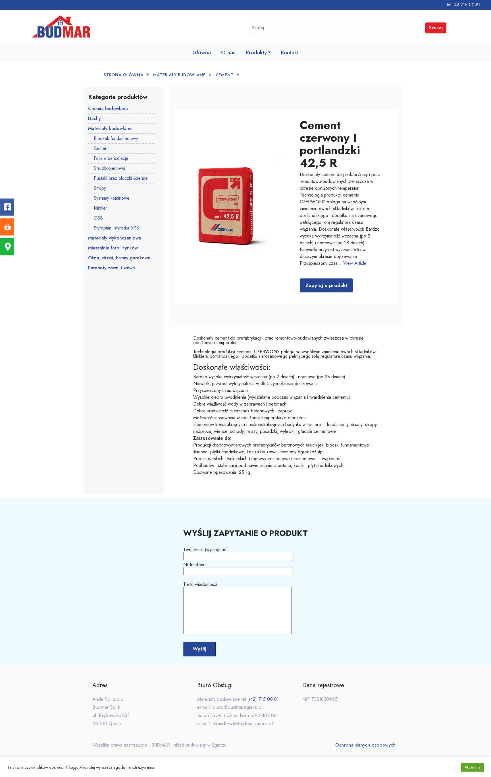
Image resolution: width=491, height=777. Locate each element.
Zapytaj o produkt (326, 285)
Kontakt (290, 52)
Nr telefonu (194, 565)
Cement (225, 75)
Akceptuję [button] (472, 767)
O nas (228, 52)
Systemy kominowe (112, 198)
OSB (98, 218)
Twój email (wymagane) (205, 550)
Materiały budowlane (179, 75)
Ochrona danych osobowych (365, 745)
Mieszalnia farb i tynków (113, 248)
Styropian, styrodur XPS (116, 228)
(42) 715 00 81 (264, 699)
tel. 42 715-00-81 (463, 4)
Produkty (256, 52)
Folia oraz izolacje (111, 158)
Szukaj (436, 27)
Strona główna (123, 75)
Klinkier (100, 208)
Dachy (94, 118)
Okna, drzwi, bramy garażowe (119, 258)
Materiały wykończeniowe (114, 238)
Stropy (100, 188)
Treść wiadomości (200, 585)
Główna (201, 52)
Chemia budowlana (108, 108)
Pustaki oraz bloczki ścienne (121, 178)
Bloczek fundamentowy (116, 138)
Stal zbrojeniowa (109, 168)
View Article (355, 263)
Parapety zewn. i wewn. (112, 267)
